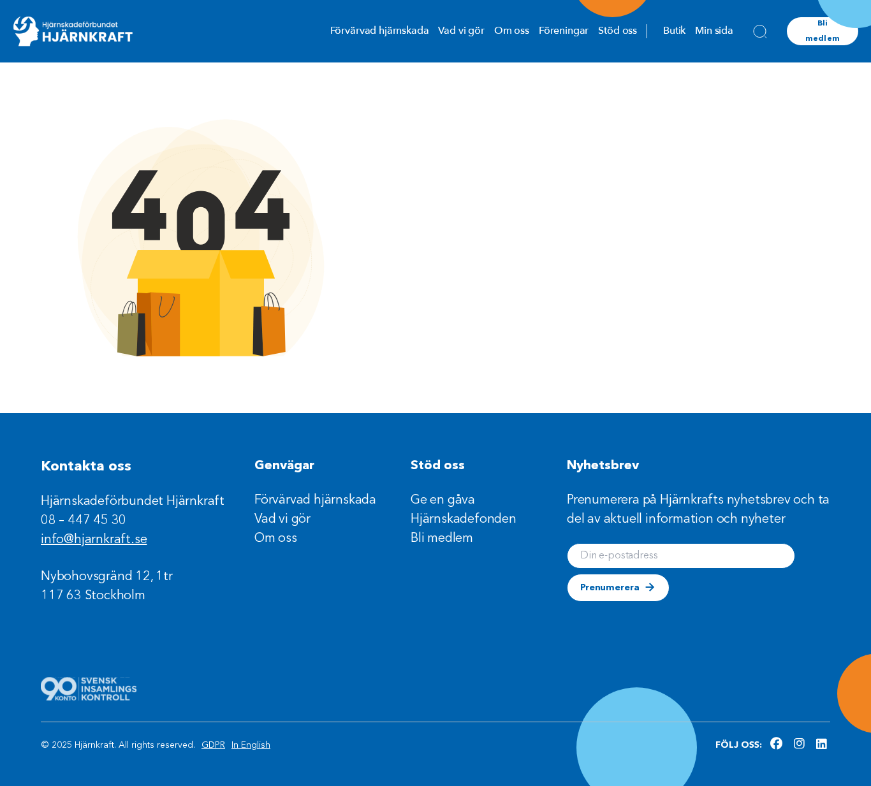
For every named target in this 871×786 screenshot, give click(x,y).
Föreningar (564, 31)
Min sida (714, 31)
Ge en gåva (443, 500)
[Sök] (760, 31)
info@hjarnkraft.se (94, 540)
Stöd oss (617, 31)
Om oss (511, 31)
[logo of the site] (73, 31)
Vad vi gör (461, 31)
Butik (674, 31)
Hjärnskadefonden (463, 519)
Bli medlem (822, 31)
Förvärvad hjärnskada (379, 31)
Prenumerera (609, 587)
